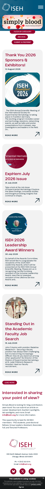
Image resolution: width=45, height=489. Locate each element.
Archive (22, 37)
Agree (21, 487)
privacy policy (36, 484)
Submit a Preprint (22, 42)
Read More (11, 135)
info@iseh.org (9, 415)
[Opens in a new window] (13, 471)
